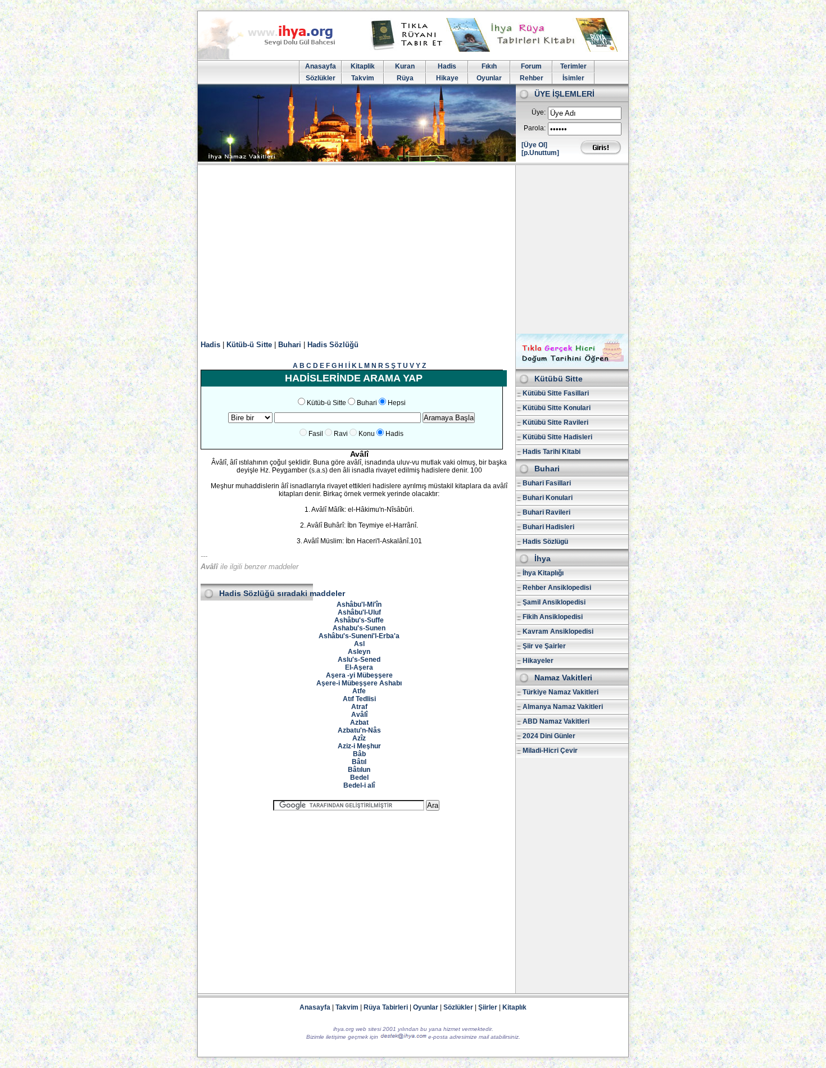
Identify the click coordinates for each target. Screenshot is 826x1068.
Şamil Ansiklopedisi (554, 602)
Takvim (362, 78)
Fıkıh (489, 66)
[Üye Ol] (534, 145)
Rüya (405, 78)
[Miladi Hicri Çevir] (572, 365)
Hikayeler (538, 661)
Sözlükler (320, 78)
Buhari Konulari (548, 498)
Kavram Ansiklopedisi (558, 631)
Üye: (539, 112)
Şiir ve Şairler (544, 646)
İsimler (573, 78)
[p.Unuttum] (540, 153)
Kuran (405, 66)
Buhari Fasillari (547, 483)
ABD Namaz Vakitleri (556, 721)
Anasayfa (320, 66)
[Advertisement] (413, 249)
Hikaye (447, 78)
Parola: (535, 128)
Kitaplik (363, 66)
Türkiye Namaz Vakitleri (560, 692)
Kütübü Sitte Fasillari (556, 393)
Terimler (573, 66)
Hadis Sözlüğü (332, 344)
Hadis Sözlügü (545, 542)
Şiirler (487, 1007)
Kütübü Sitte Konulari (557, 408)
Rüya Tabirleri (386, 1007)
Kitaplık (514, 1007)
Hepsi (397, 403)
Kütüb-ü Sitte (249, 344)
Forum (531, 66)
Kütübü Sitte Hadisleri (557, 437)
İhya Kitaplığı (543, 573)
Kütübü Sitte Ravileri (555, 422)
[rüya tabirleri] (496, 49)
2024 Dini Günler (549, 736)
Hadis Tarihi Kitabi (551, 452)
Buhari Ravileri (546, 512)
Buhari (289, 344)
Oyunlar (489, 78)
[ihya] (277, 57)
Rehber (531, 78)
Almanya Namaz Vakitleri (563, 707)
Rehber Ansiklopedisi (557, 588)
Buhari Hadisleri (548, 527)
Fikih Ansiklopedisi (553, 617)
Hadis (447, 66)
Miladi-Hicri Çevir (550, 751)
